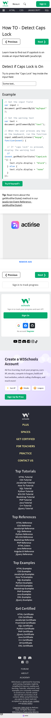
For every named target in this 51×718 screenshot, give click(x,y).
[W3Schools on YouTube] (15, 341)
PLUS (25, 424)
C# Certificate (25, 642)
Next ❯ (42, 41)
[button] (24, 4)
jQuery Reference (24, 554)
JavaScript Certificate (25, 619)
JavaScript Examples (24, 574)
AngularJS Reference (24, 551)
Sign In (25, 315)
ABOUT (24, 673)
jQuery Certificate (25, 634)
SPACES (25, 432)
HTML (12, 10)
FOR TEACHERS (25, 446)
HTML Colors (24, 545)
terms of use (27, 701)
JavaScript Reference (24, 528)
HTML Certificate (25, 614)
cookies (36, 701)
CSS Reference (24, 525)
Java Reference (24, 548)
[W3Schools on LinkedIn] (19, 341)
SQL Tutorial (26, 488)
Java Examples (24, 594)
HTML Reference (24, 522)
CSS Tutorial (25, 479)
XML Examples (24, 597)
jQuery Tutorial (25, 508)
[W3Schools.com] (25, 417)
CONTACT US (25, 460)
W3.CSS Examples (24, 585)
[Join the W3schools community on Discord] (24, 341)
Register (30, 331)
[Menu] (3, 10)
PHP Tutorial (25, 499)
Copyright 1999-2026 (21, 707)
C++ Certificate (26, 639)
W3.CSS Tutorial (25, 494)
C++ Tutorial (25, 505)
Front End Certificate (25, 622)
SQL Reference (24, 531)
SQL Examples (24, 579)
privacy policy (27, 703)
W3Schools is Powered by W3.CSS (25, 712)
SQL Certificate (25, 625)
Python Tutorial (25, 491)
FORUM (25, 668)
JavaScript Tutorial (25, 482)
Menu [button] (15, 4)
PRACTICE (25, 453)
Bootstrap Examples (24, 588)
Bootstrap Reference (24, 539)
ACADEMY (25, 677)
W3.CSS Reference (24, 537)
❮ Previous (11, 41)
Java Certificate (25, 637)
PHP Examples (24, 591)
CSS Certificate (25, 617)
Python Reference (24, 534)
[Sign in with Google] (18, 325)
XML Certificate (25, 645)
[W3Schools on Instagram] (33, 341)
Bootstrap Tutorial (26, 496)
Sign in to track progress (25, 284)
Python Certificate (25, 628)
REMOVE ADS (25, 261)
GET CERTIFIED (25, 439)
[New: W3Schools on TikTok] (36, 341)
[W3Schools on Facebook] (28, 341)
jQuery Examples (24, 599)
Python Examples (24, 582)
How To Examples (24, 577)
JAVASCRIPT (34, 10)
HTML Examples (24, 568)
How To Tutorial (25, 485)
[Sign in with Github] (32, 325)
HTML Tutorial (25, 476)
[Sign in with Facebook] (25, 325)
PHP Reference (24, 542)
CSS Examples (24, 571)
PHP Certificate (25, 631)
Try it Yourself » (12, 183)
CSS (22, 10)
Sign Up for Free (15, 396)
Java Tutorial (25, 502)
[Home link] (5, 4)
